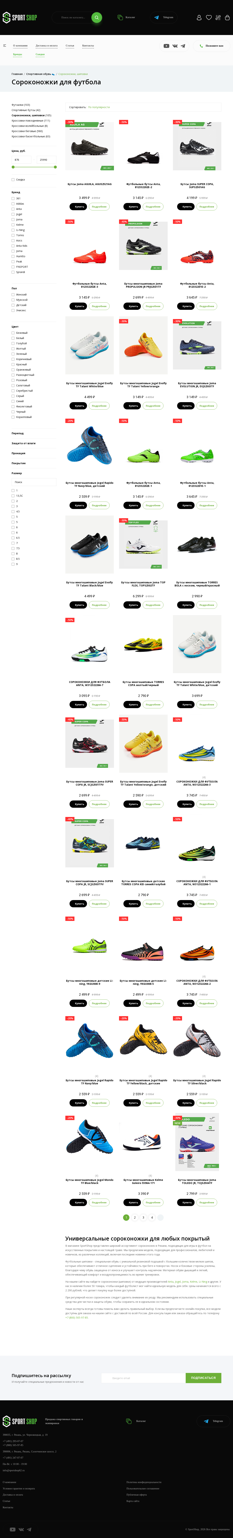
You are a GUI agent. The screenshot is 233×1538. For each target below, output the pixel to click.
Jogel (178, 1281)
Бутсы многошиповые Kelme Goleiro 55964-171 (143, 1181)
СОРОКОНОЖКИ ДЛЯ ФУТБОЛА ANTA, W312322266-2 (197, 982)
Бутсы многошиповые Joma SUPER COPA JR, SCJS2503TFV (89, 882)
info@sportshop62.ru (14, 1470)
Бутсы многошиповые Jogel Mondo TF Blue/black (89, 1181)
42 (89, 368)
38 (89, 362)
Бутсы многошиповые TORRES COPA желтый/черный (143, 683)
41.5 (136, 368)
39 (96, 362)
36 (76, 362)
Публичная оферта (137, 1494)
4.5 (92, 965)
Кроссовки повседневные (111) (31, 120)
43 (150, 368)
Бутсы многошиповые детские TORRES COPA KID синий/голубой (143, 882)
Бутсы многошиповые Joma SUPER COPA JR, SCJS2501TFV (89, 783)
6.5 (127, 169)
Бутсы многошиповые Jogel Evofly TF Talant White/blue (89, 384)
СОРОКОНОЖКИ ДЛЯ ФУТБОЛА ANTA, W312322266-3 (197, 783)
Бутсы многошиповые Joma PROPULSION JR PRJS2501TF (143, 285)
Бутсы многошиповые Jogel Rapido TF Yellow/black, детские (143, 1082)
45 (109, 1065)
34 (70, 362)
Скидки (40, 54)
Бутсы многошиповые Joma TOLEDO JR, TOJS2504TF (197, 1181)
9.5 (153, 169)
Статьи (70, 45)
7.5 (187, 169)
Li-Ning (203, 1281)
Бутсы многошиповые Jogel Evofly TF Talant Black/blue (89, 584)
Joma (185, 1281)
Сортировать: (77, 107)
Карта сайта (133, 1501)
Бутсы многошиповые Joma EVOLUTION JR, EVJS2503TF (197, 384)
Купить (79, 206)
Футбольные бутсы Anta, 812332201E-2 (197, 285)
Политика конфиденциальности (144, 1482)
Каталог (130, 17)
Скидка (20, 179)
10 (160, 169)
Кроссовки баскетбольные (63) (31, 136)
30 (89, 467)
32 (197, 667)
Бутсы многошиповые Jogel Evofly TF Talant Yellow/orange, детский (143, 783)
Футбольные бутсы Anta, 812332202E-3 (89, 285)
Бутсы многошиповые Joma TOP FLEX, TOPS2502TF (143, 584)
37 (83, 362)
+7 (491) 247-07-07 (13, 1457)
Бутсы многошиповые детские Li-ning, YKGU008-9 (89, 982)
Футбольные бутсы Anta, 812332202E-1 (143, 484)
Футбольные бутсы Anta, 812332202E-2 (143, 185)
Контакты (88, 45)
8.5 (140, 169)
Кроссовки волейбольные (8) (30, 126)
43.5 (157, 368)
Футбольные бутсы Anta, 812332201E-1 (197, 484)
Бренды (17, 54)
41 (109, 362)
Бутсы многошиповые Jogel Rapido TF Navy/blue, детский (89, 484)
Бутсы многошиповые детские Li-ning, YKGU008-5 (143, 982)
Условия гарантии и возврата (19, 1488)
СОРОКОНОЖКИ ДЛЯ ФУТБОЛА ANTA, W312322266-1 (197, 882)
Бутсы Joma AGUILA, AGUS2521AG (90, 184)
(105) (31, 115)
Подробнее (99, 206)
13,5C (89, 766)
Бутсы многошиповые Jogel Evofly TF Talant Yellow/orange (143, 384)
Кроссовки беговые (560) (27, 131)
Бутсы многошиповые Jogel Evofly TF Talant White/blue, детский (197, 683)
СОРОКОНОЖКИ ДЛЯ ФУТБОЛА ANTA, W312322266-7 (89, 683)
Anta (170, 1281)
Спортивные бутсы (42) (26, 110)
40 (102, 362)
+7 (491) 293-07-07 (13, 1441)
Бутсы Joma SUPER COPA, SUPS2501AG (197, 185)
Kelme (193, 1281)
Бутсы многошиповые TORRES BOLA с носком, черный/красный (197, 584)
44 (164, 368)
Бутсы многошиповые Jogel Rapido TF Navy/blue (89, 1082)
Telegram (168, 17)
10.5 (143, 1165)
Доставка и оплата (47, 45)
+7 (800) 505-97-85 (76, 1317)
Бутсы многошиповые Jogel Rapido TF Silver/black (197, 1082)
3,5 (193, 1165)
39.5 (163, 362)
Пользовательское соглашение (143, 1488)
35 (130, 362)
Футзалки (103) (21, 104)
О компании (20, 45)
